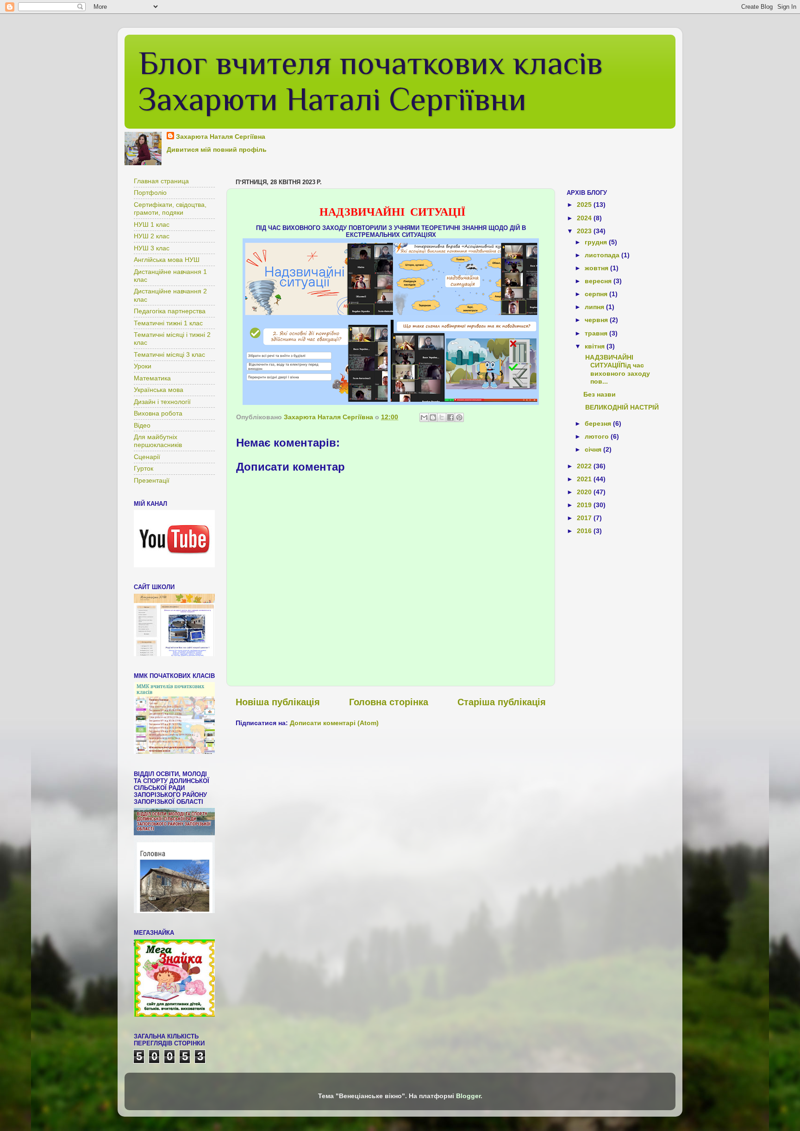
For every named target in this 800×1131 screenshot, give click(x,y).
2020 (585, 492)
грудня (597, 242)
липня (595, 307)
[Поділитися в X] (441, 417)
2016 (585, 530)
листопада (603, 255)
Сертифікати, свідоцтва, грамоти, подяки (170, 208)
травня (597, 333)
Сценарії (147, 456)
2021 (585, 479)
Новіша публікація (278, 702)
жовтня (597, 268)
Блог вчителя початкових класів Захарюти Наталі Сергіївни (370, 81)
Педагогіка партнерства (170, 311)
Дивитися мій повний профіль (217, 149)
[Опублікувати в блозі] (433, 417)
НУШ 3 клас (151, 248)
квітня (595, 346)
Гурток (143, 468)
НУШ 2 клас (151, 236)
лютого (598, 436)
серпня (597, 294)
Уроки (142, 366)
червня (597, 319)
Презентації (151, 480)
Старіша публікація (501, 702)
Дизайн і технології (162, 401)
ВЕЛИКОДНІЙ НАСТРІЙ (621, 407)
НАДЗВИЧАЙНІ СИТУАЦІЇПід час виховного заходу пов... (616, 369)
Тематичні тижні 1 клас (168, 323)
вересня (599, 281)
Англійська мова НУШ (167, 259)
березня (599, 423)
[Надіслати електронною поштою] (424, 417)
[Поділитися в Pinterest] (459, 417)
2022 (585, 466)
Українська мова (158, 389)
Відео (142, 425)
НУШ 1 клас (151, 224)
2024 (585, 218)
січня (594, 449)
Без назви (599, 394)
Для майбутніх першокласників (158, 440)
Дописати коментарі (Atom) (334, 723)
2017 (585, 518)
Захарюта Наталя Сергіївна (220, 136)
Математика (152, 378)
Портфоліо (150, 192)
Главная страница (161, 181)
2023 (585, 231)
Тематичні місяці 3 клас (169, 354)
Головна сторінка (388, 702)
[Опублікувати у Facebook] (450, 417)
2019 (585, 505)
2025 (585, 204)
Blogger (468, 1096)
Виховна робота (158, 413)
